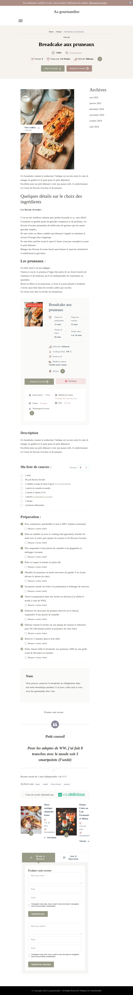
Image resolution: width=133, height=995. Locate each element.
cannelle (45, 784)
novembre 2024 (96, 115)
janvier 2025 (95, 103)
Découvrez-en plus (98, 3)
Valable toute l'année (34, 305)
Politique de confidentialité (90, 991)
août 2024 (94, 126)
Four (75, 398)
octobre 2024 (95, 120)
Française (43, 403)
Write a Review (40, 857)
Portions (73, 468)
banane (37, 784)
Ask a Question (73, 857)
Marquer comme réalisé (37, 529)
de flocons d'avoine (35, 480)
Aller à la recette (51, 68)
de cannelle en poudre (37, 488)
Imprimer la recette (77, 68)
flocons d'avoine (56, 784)
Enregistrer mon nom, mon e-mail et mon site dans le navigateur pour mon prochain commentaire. (55, 905)
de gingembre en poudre (42, 497)
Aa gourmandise (66, 11)
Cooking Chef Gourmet (63, 398)
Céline (58, 53)
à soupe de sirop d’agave (48, 484)
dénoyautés (34, 505)
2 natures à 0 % (35, 492)
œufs (28, 475)
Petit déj (67, 37)
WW (64, 776)
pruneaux (67, 784)
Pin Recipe (72, 381)
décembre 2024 (96, 109)
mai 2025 (93, 97)
